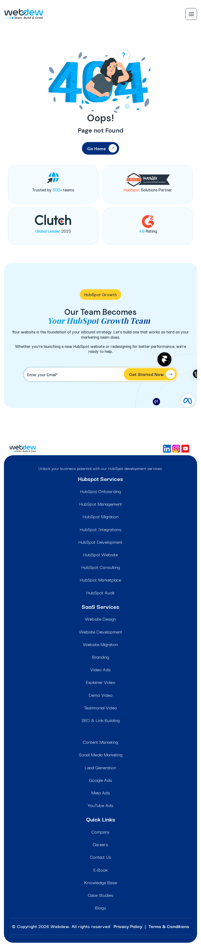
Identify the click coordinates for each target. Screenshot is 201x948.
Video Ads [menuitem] (101, 669)
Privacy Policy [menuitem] (128, 926)
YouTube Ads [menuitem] (100, 805)
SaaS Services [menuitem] (100, 606)
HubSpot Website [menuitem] (100, 554)
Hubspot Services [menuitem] (100, 478)
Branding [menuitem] (100, 656)
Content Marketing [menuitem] (100, 741)
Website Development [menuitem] (100, 631)
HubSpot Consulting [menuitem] (100, 566)
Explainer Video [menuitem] (100, 681)
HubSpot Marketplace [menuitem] (100, 579)
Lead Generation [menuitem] (100, 767)
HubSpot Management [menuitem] (100, 503)
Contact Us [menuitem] (100, 856)
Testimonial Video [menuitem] (100, 707)
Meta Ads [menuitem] (100, 792)
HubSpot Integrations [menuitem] (100, 529)
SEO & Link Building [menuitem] (101, 720)
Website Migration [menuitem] (100, 644)
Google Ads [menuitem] (100, 779)
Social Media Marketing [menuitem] (100, 754)
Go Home (96, 148)
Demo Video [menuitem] (101, 694)
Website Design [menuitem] (100, 618)
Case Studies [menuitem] (100, 894)
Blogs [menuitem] (100, 907)
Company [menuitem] (101, 831)
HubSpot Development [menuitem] (100, 541)
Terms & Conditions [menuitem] (168, 926)
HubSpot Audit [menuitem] (100, 592)
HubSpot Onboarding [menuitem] (100, 491)
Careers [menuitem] (100, 844)
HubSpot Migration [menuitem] (101, 516)
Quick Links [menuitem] (100, 819)
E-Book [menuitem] (100, 869)
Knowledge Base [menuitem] (100, 882)
